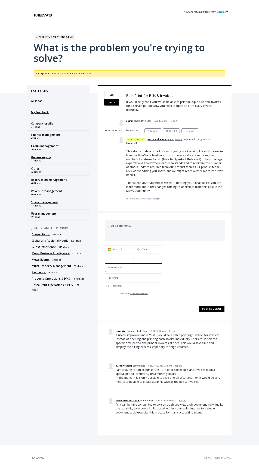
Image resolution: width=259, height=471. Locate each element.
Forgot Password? (113, 286)
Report (172, 331)
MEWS (207, 457)
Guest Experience (44, 247)
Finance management (45, 135)
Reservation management (49, 180)
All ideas (36, 101)
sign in (221, 11)
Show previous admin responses (142, 198)
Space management (44, 202)
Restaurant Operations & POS (53, 285)
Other (35, 168)
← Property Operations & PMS (54, 37)
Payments (39, 272)
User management (43, 213)
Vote (112, 102)
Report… (174, 120)
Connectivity (41, 234)
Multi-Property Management (52, 266)
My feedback (40, 112)
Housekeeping (41, 157)
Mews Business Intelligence (51, 253)
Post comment (211, 308)
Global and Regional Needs (50, 241)
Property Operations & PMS (51, 279)
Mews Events (41, 260)
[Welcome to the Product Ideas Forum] (43, 15)
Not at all (154, 131)
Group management (45, 146)
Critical (192, 131)
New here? (133, 293)
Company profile (42, 123)
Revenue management (46, 191)
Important (173, 131)
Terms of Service (223, 457)
